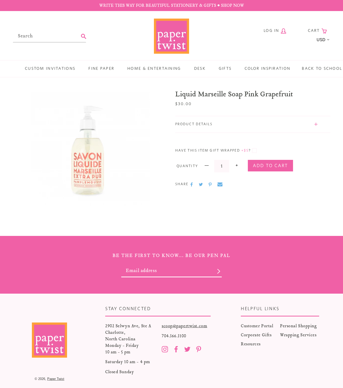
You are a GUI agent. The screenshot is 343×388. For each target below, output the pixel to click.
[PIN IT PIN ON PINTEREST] (210, 184)
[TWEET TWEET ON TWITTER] (201, 184)
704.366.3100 (174, 336)
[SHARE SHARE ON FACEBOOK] (192, 184)
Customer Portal (257, 326)
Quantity (187, 166)
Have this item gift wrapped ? (213, 150)
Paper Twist (55, 379)
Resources (251, 344)
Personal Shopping (298, 326)
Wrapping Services (298, 335)
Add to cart (270, 166)
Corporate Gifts (256, 335)
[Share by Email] (219, 184)
